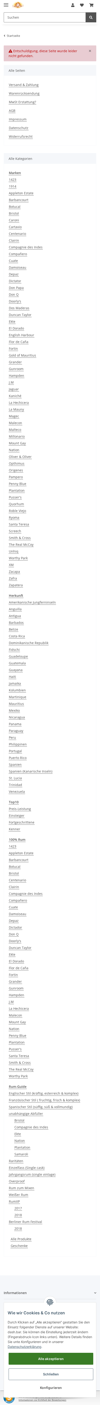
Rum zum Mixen (21, 1188)
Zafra (13, 578)
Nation (14, 450)
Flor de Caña (18, 342)
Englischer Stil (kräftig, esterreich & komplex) (43, 1093)
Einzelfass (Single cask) (26, 1167)
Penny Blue (17, 483)
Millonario (17, 436)
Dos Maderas (19, 308)
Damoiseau (17, 267)
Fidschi (14, 649)
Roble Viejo (17, 510)
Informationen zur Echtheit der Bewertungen (42, 1400)
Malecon (15, 423)
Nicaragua (17, 717)
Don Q (14, 294)
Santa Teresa (19, 524)
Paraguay (16, 730)
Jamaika (15, 683)
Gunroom (16, 369)
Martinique (17, 697)
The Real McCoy (21, 544)
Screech (15, 531)
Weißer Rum (18, 1194)
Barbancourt (18, 200)
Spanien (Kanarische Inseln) (30, 771)
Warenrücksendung (24, 93)
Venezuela (17, 791)
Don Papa (16, 287)
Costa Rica (17, 636)
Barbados (16, 622)
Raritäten (16, 1161)
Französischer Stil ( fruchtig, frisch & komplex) (44, 1100)
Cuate (13, 260)
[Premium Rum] (18, 5)
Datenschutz (18, 128)
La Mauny (16, 409)
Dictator (15, 281)
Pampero (16, 477)
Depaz (14, 274)
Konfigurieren (51, 1388)
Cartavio (15, 227)
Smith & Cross (20, 538)
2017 (18, 1208)
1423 (12, 179)
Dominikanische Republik (28, 643)
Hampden (16, 375)
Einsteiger (16, 815)
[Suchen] (91, 17)
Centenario (17, 233)
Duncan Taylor (20, 315)
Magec (14, 416)
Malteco (15, 429)
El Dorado (16, 328)
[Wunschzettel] (82, 5)
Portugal (15, 751)
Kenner (14, 829)
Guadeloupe (18, 656)
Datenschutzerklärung (24, 1347)
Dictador (15, 927)
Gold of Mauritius (22, 355)
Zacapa (14, 571)
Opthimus (16, 463)
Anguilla (15, 609)
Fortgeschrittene (21, 822)
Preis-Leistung (20, 809)
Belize (13, 629)
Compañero (18, 254)
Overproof (17, 1181)
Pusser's (15, 497)
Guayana (16, 670)
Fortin (13, 348)
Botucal (14, 206)
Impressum (18, 119)
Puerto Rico (18, 758)
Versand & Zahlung (24, 84)
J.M (11, 382)
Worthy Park (18, 558)
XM (11, 565)
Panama (15, 724)
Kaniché (15, 396)
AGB (12, 110)
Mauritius (16, 703)
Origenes (16, 470)
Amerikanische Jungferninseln (32, 602)
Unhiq (13, 551)
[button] (72, 5)
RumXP (14, 1201)
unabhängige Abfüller (26, 1113)
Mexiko (14, 710)
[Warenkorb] (91, 5)
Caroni (14, 220)
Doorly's (15, 301)
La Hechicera (19, 402)
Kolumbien (17, 690)
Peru (12, 737)
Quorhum (16, 504)
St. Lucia (15, 778)
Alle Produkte (21, 1239)
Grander (15, 362)
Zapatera (16, 585)
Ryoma (14, 517)
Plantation (17, 490)
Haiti (12, 676)
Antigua (15, 616)
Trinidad (15, 785)
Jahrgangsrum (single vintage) (32, 1174)
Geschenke (19, 1246)
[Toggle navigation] (6, 3)
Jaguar (14, 389)
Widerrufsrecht (21, 136)
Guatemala (17, 663)
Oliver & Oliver (20, 456)
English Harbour (21, 335)
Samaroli (21, 1154)
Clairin (14, 240)
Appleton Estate (21, 193)
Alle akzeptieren (51, 1359)
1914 (12, 186)
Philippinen (18, 744)
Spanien (15, 764)
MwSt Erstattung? (22, 102)
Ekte (12, 321)
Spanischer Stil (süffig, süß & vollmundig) (41, 1107)
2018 (18, 1215)
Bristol (14, 213)
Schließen (51, 1374)
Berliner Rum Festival (25, 1221)
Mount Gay (17, 443)
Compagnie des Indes (26, 247)
